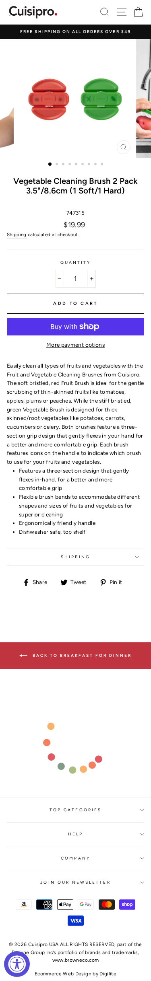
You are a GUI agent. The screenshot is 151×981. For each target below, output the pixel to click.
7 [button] (90, 165)
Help (75, 834)
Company (75, 858)
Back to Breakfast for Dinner (81, 655)
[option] (75, 32)
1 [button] (50, 164)
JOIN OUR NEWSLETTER (75, 882)
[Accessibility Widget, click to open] (17, 964)
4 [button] (70, 165)
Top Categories (75, 809)
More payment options (75, 344)
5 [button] (77, 165)
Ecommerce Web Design (63, 974)
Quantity (75, 262)
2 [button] (58, 165)
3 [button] (64, 165)
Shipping (17, 234)
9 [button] (103, 165)
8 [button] (96, 165)
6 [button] (83, 165)
